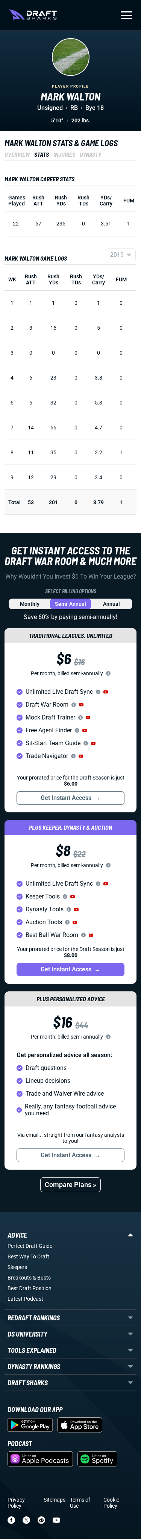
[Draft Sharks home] (33, 15)
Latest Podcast (25, 1299)
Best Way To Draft (28, 1256)
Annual (111, 604)
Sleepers (17, 1267)
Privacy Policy (16, 1503)
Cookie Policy (111, 1503)
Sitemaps (54, 1500)
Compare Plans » (70, 1185)
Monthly (29, 604)
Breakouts (20, 1278)
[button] (105, 692)
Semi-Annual (70, 604)
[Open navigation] (126, 15)
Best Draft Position (30, 1288)
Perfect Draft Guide (30, 1246)
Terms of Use (80, 1503)
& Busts (42, 1278)
